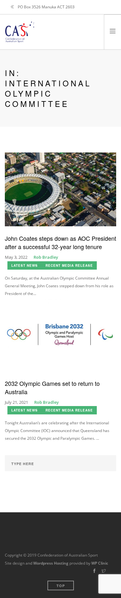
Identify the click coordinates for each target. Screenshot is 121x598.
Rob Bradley (46, 257)
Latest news (24, 265)
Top (60, 585)
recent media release (69, 265)
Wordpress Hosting (50, 563)
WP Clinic (99, 563)
